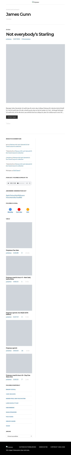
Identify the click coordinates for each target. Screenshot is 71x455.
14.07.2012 (16, 39)
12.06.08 (15, 253)
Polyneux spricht (11, 348)
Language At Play (12, 403)
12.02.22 (15, 379)
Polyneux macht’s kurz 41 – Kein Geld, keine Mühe (18, 278)
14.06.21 (15, 281)
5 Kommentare (26, 39)
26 (22, 350)
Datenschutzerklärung (27, 447)
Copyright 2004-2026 (57, 447)
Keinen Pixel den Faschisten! (16, 398)
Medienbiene (10, 407)
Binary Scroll (11, 389)
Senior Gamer (10, 421)
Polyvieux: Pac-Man (12, 250)
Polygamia (9, 416)
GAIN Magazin (10, 394)
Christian (8, 157)
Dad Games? (17, 170)
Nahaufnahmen (11, 412)
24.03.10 (15, 350)
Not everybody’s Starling (30, 34)
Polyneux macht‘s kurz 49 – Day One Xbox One (18, 376)
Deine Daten (43, 447)
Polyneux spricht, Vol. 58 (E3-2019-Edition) (17, 313)
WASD (8, 425)
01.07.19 (15, 317)
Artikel (8, 29)
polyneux (8, 39)
